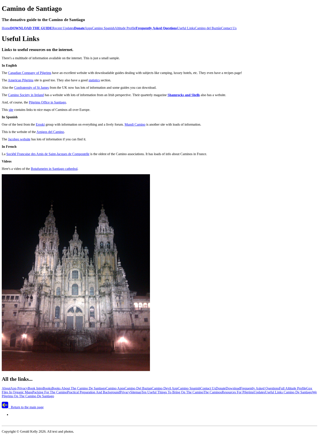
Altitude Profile (125, 28)
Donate (221, 388)
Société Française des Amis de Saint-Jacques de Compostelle (47, 154)
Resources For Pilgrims (238, 392)
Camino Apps (115, 388)
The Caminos (212, 392)
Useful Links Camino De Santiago (288, 392)
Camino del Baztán (208, 28)
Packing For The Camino (49, 392)
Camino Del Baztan (138, 388)
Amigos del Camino (50, 132)
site (11, 110)
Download (233, 388)
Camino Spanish (103, 28)
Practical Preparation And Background (93, 392)
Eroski (40, 124)
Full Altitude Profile (292, 388)
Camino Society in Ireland (26, 95)
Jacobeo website (19, 139)
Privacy (125, 392)
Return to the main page (26, 407)
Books (47, 388)
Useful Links (186, 28)
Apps (88, 28)
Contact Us (229, 28)
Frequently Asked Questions (259, 388)
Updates (259, 392)
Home (6, 28)
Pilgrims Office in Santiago (47, 102)
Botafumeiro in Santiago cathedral (54, 169)
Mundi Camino (135, 124)
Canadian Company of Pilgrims (29, 73)
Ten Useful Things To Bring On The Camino (172, 392)
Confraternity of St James (31, 87)
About (6, 388)
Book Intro (35, 388)
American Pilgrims (20, 80)
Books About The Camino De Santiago (79, 388)
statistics (94, 80)
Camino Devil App (165, 388)
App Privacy (19, 388)
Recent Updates (63, 28)
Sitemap (135, 392)
